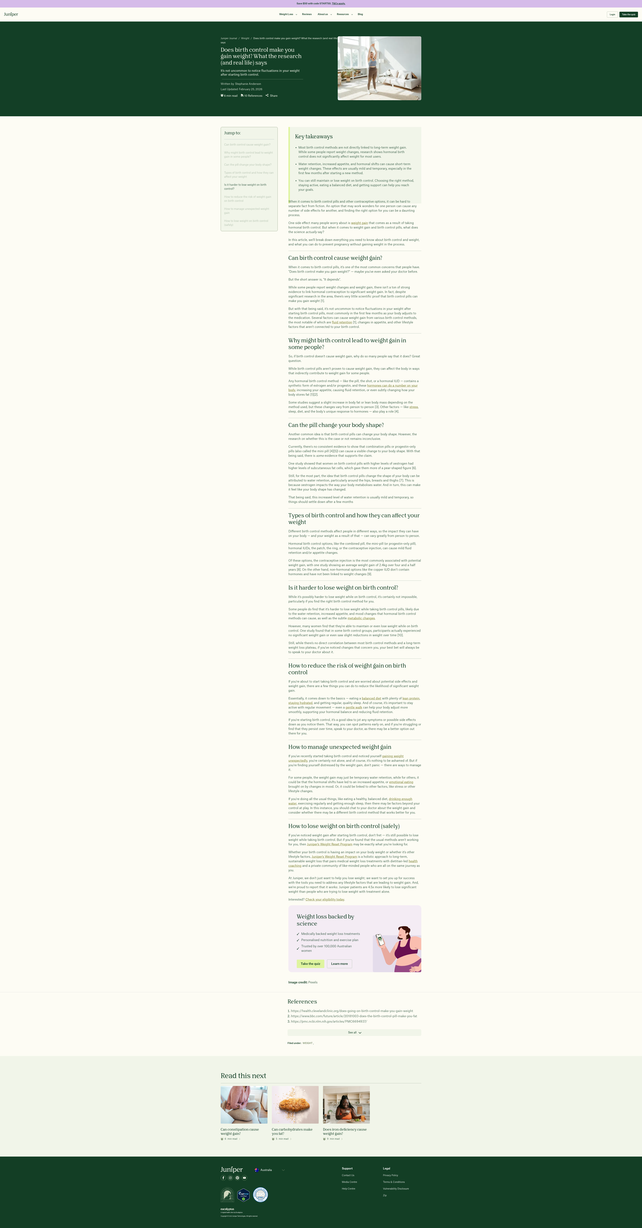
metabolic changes (361, 618)
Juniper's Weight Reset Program (329, 844)
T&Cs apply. (338, 4)
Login (612, 15)
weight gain (359, 223)
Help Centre (348, 1189)
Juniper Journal (229, 38)
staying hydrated (300, 703)
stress (413, 407)
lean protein (410, 698)
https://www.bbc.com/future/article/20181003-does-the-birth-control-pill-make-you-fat (354, 1016)
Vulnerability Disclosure (396, 1189)
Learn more (339, 963)
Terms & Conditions (394, 1182)
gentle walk (354, 707)
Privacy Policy (390, 1175)
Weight (245, 38)
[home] (11, 14)
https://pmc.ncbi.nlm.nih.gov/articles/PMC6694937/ (329, 1021)
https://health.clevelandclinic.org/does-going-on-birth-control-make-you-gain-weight (352, 1011)
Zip (385, 1195)
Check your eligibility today (324, 899)
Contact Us (348, 1175)
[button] (287, 14)
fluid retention (342, 322)
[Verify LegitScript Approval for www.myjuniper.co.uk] (243, 1195)
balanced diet (371, 698)
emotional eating (401, 782)
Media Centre (349, 1182)
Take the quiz (628, 15)
